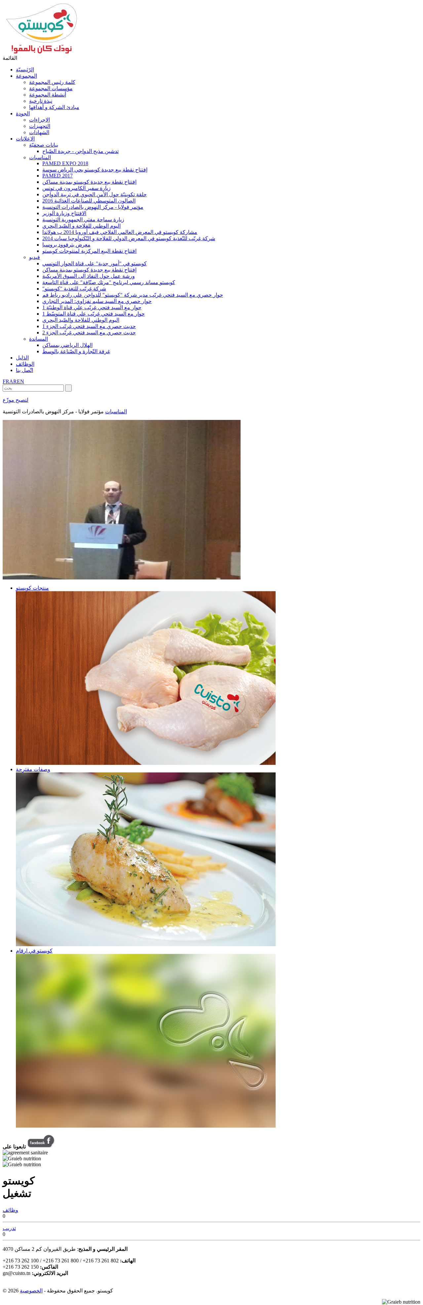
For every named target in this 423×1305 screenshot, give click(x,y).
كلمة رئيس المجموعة (52, 82)
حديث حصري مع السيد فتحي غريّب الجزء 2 (89, 332)
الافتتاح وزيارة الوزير (64, 213)
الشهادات (39, 132)
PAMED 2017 (57, 175)
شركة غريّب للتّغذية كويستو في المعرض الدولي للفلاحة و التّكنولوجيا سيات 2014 (128, 238)
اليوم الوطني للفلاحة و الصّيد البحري (81, 226)
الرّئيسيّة (25, 69)
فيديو (34, 257)
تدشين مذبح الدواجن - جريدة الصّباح (80, 151)
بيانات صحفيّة (43, 145)
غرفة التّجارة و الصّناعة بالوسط (76, 351)
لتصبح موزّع (15, 400)
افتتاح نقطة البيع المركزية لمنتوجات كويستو (89, 251)
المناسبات (40, 157)
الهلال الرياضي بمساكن (67, 345)
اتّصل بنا (24, 370)
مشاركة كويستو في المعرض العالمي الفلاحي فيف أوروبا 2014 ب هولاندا (119, 232)
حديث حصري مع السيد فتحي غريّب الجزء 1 (89, 326)
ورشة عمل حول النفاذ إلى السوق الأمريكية (88, 276)
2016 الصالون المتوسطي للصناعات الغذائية (88, 201)
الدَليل (22, 357)
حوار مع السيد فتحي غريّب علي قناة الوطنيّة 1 (91, 307)
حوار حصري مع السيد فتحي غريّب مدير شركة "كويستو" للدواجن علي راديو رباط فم (132, 295)
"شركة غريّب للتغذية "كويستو (74, 288)
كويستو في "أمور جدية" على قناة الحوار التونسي (94, 263)
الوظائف (25, 364)
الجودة (23, 113)
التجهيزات (39, 126)
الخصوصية (31, 1290)
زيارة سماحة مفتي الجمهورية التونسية (83, 219)
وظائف (10, 1210)
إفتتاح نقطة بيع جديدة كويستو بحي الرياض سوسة (94, 169)
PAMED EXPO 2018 (65, 163)
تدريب (9, 1228)
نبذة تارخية (40, 101)
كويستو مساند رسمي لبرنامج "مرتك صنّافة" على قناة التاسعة (108, 282)
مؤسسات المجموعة (51, 88)
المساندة (38, 339)
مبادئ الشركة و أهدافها (54, 107)
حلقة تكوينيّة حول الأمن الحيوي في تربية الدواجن (94, 194)
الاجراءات (39, 120)
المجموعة (26, 76)
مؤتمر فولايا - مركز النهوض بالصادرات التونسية (92, 207)
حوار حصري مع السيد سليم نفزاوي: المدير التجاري (97, 301)
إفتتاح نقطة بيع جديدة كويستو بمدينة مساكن (89, 182)
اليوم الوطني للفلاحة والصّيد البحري (80, 320)
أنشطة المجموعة (47, 94)
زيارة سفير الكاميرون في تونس (76, 188)
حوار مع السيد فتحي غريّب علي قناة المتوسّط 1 (93, 314)
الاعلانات (25, 138)
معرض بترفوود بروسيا (66, 244)
